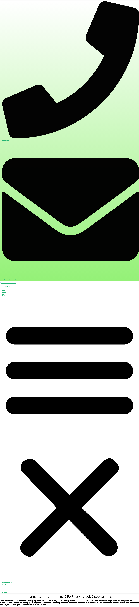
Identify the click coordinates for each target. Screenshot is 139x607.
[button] (69, 439)
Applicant (4, 295)
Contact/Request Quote (7, 286)
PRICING (4, 292)
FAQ (3, 294)
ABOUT (3, 290)
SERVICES (4, 288)
